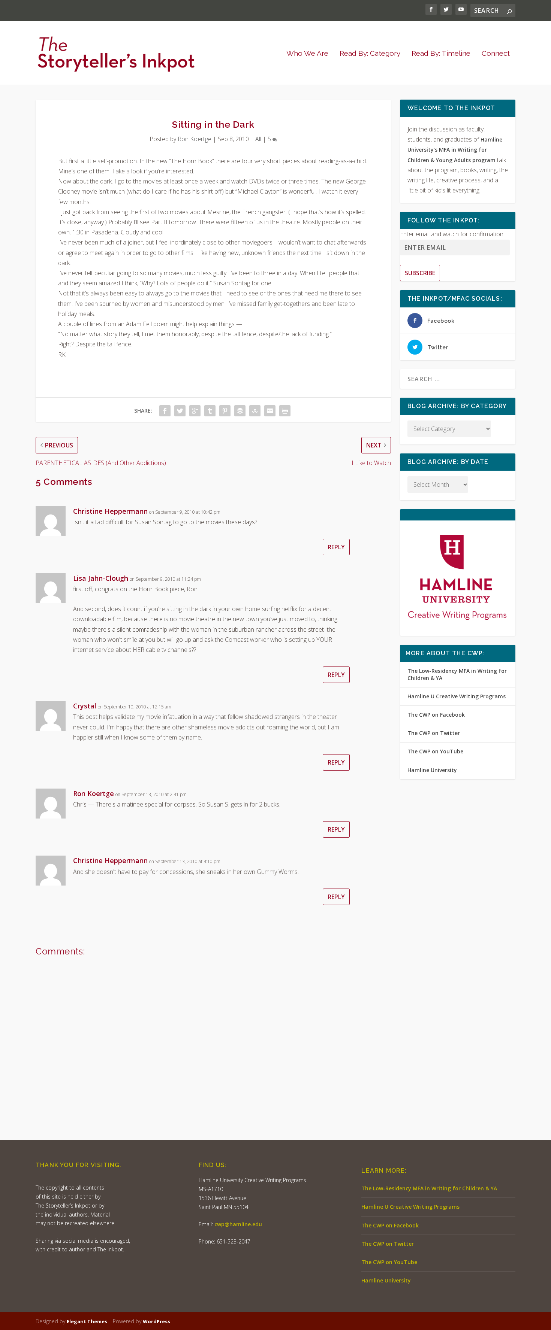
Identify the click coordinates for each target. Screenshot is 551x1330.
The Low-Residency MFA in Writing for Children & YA (457, 674)
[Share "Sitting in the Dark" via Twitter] (179, 410)
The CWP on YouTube (435, 751)
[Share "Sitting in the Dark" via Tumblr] (209, 410)
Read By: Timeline (441, 53)
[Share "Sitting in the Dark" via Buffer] (239, 410)
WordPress (156, 1321)
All (258, 139)
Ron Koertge (194, 139)
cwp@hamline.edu (238, 1224)
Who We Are (307, 53)
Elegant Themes (87, 1321)
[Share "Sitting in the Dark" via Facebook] (164, 410)
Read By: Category (370, 53)
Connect (496, 53)
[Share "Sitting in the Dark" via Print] (284, 410)
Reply (336, 547)
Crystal (84, 705)
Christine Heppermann (110, 511)
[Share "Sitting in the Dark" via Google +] (194, 410)
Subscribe (420, 273)
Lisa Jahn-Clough (100, 578)
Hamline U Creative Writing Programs (456, 696)
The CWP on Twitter (433, 733)
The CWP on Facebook (436, 714)
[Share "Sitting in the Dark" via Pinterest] (224, 410)
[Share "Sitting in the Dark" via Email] (269, 410)
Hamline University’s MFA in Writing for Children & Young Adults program (454, 149)
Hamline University (432, 770)
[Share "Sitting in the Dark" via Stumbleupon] (254, 410)
